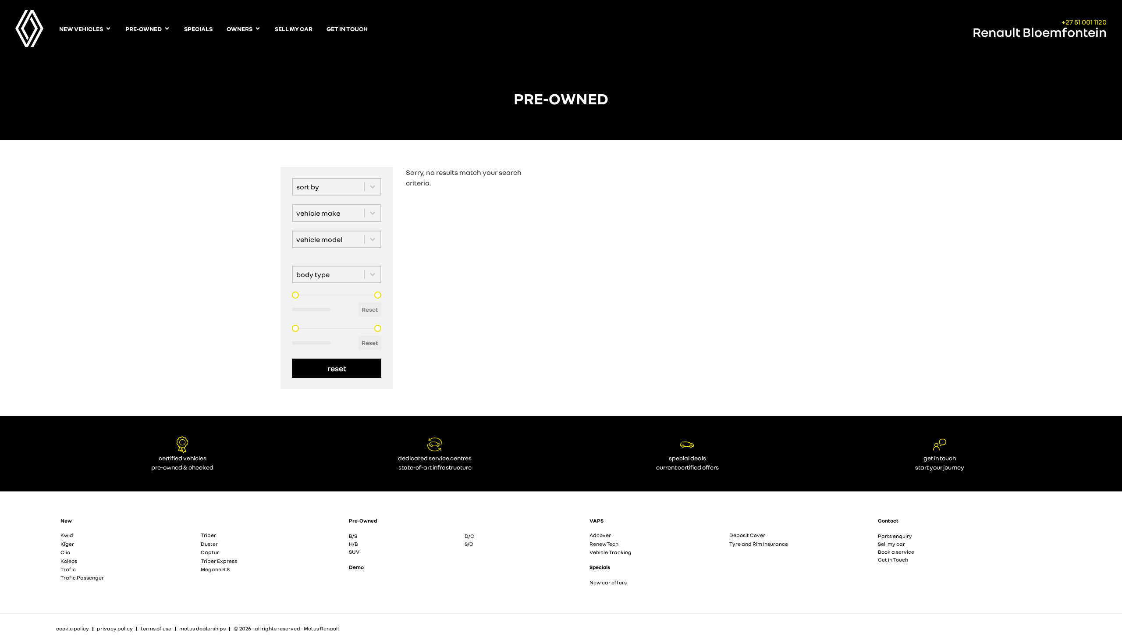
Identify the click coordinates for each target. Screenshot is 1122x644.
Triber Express (219, 561)
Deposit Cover (747, 535)
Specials (599, 567)
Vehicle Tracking (610, 552)
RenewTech (603, 544)
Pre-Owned (363, 520)
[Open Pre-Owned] (167, 28)
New (66, 520)
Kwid (66, 535)
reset (336, 368)
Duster (209, 544)
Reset (370, 309)
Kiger (67, 544)
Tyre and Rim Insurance (758, 544)
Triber (208, 535)
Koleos (68, 561)
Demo (356, 567)
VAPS (596, 520)
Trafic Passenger (82, 577)
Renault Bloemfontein (1040, 32)
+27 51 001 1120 (1084, 22)
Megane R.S (215, 569)
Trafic (68, 569)
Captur (210, 552)
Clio (65, 552)
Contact (888, 520)
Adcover (600, 535)
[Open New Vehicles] (108, 28)
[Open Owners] (258, 28)
